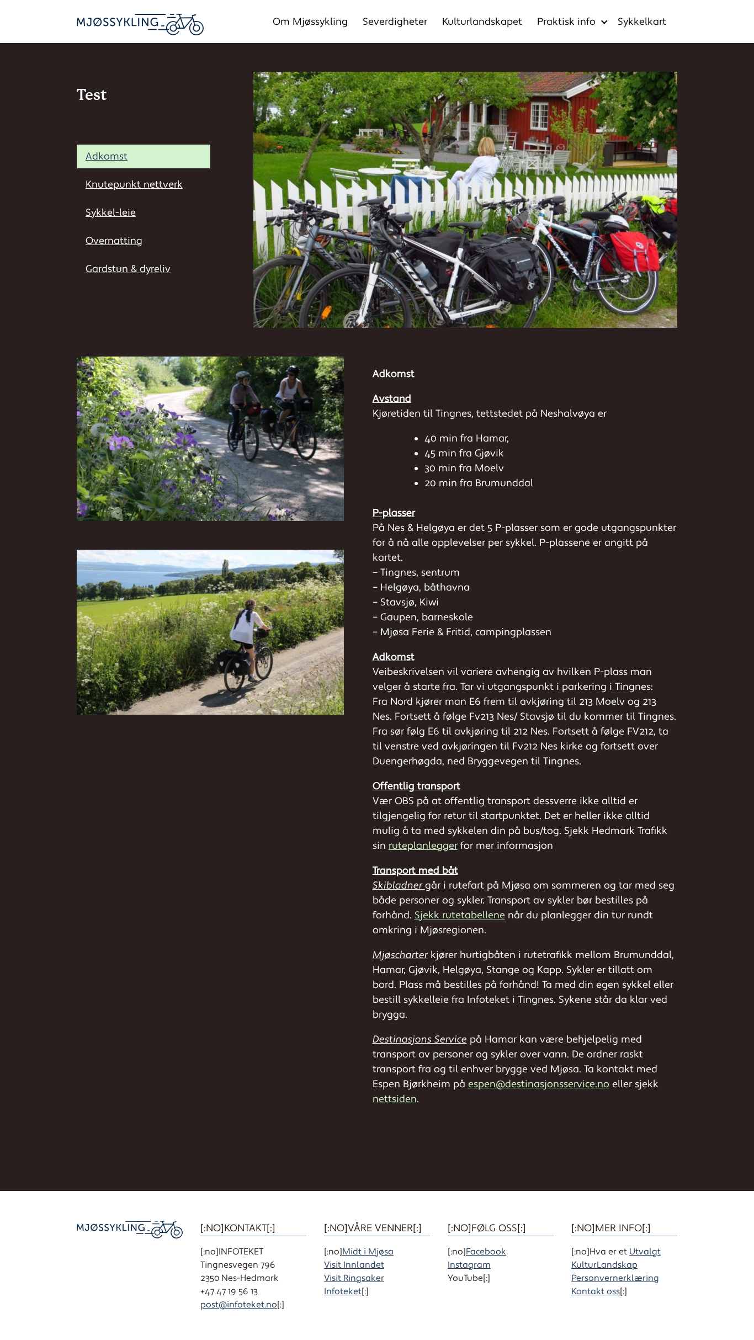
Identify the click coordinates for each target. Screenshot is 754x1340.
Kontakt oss (595, 1291)
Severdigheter (395, 21)
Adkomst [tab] (107, 156)
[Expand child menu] (604, 22)
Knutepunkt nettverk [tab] (134, 184)
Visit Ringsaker (354, 1278)
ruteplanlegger (423, 845)
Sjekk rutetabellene (460, 915)
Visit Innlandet (354, 1264)
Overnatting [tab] (114, 241)
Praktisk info (566, 21)
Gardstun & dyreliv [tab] (128, 269)
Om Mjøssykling (310, 21)
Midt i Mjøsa (368, 1251)
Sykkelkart (642, 21)
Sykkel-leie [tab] (111, 212)
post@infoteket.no (238, 1304)
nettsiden (395, 1099)
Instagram (469, 1264)
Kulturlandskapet (482, 21)
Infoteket (343, 1291)
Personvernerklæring (615, 1278)
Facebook (486, 1251)
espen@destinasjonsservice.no (538, 1084)
